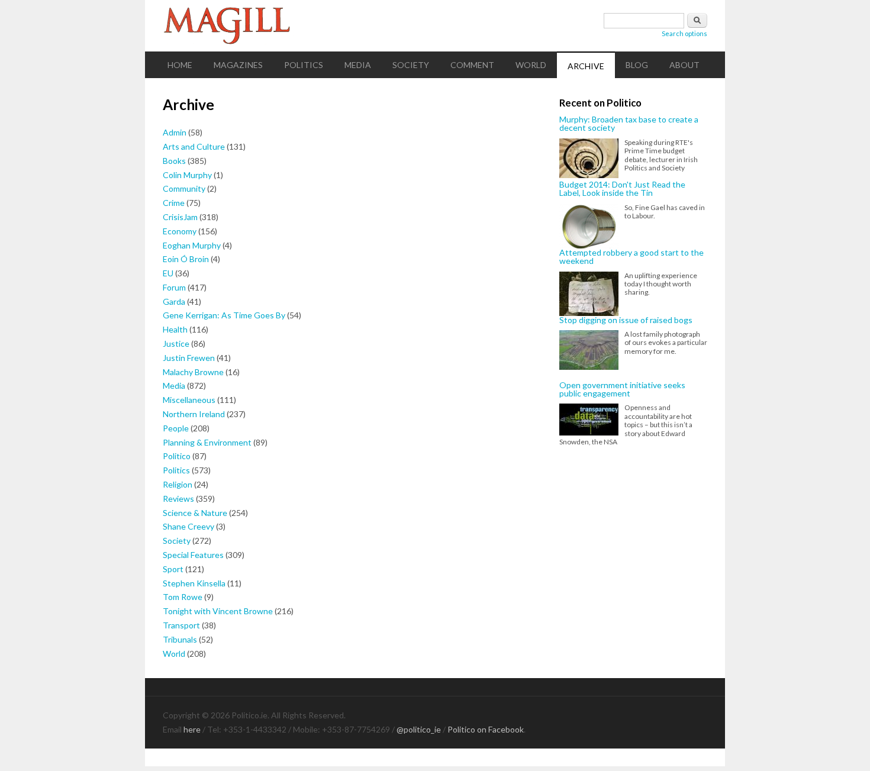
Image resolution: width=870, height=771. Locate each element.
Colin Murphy (187, 175)
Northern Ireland (194, 414)
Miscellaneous (189, 400)
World (530, 65)
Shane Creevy (188, 526)
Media (357, 65)
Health (175, 329)
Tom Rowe (182, 597)
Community (184, 188)
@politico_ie (419, 729)
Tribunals (180, 639)
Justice (176, 343)
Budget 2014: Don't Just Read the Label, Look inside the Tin (622, 189)
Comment (472, 65)
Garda (174, 301)
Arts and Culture (194, 146)
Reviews (178, 498)
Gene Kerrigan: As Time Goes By (224, 315)
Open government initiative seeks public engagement (622, 389)
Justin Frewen (189, 358)
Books (174, 161)
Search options (684, 33)
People (176, 428)
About (684, 65)
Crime (174, 203)
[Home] (435, 26)
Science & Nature (195, 513)
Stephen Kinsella (194, 583)
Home (179, 65)
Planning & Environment (207, 442)
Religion (177, 484)
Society (410, 65)
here (192, 729)
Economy (179, 231)
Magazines (238, 65)
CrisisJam (180, 217)
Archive (586, 66)
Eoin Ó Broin (186, 259)
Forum (174, 287)
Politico (177, 456)
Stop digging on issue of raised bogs (625, 320)
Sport (173, 569)
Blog (637, 65)
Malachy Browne (193, 372)
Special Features (193, 555)
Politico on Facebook (485, 729)
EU (168, 273)
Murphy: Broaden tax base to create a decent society (628, 124)
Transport (181, 625)
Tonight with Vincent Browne (218, 611)
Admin (174, 132)
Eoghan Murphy (192, 245)
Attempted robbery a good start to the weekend (631, 257)
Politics (303, 65)
